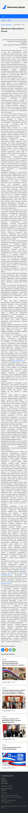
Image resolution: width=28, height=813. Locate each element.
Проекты (3, 790)
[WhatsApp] (14, 650)
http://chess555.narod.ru (19, 360)
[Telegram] (10, 650)
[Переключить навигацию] (3, 16)
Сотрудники (4, 781)
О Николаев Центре (7, 776)
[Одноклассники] (6, 650)
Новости (9, 20)
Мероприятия (4, 783)
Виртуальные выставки (6, 788)
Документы (4, 780)
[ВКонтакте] (3, 650)
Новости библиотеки (6, 24)
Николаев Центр (16, 7)
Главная (3, 20)
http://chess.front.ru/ (6, 583)
